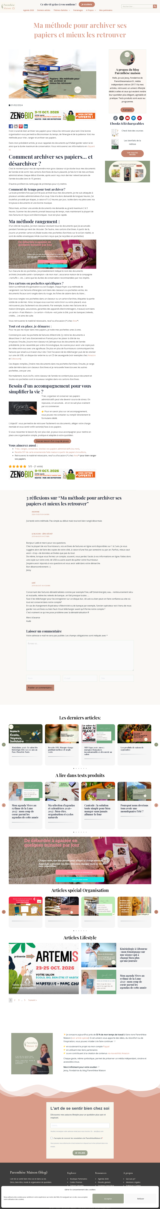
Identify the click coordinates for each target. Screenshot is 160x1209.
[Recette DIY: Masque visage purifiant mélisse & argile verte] (25, 733)
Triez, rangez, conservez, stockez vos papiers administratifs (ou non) (47, 448)
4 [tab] (81, 768)
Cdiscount (15, 358)
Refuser (140, 1198)
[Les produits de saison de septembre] (98, 733)
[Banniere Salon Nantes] (52, 115)
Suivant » (32, 1000)
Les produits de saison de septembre (95, 748)
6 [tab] (86, 768)
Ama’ (75, 320)
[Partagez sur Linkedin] (26, 126)
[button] (4, 744)
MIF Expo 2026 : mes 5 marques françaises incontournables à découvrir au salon (62, 750)
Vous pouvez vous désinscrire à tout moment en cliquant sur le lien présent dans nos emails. (79, 1145)
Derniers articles (43, 10)
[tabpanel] (26, 745)
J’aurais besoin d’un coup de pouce (52, 441)
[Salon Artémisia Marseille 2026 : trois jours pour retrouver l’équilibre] (134, 733)
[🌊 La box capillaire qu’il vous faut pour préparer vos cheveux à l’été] (134, 791)
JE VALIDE (80, 1153)
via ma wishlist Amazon (118, 1053)
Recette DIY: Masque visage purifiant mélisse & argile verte (24, 749)
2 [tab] (76, 768)
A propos (127, 109)
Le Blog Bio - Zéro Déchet (42, 534)
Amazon (92, 355)
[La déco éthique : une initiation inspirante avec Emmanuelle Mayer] (62, 906)
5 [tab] (83, 768)
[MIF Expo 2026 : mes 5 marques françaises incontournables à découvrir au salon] (62, 733)
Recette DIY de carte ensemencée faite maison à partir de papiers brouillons (50, 452)
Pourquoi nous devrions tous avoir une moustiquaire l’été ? (98, 808)
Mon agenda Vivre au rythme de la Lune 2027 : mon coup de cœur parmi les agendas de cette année (133, 981)
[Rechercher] (155, 6)
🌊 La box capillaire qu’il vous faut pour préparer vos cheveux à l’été (134, 810)
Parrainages (78, 10)
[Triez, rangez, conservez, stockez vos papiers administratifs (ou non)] (25, 906)
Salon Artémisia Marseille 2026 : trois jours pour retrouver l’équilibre (134, 749)
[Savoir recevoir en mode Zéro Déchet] (134, 906)
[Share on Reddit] (16, 126)
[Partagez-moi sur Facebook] (11, 126)
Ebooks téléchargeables (127, 123)
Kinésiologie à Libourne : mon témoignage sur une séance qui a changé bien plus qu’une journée (133, 954)
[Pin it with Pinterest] (21, 126)
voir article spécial (80, 1038)
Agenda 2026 (28, 10)
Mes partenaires (105, 10)
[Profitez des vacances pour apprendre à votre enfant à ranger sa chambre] (98, 906)
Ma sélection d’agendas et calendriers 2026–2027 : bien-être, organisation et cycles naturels (25, 811)
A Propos (90, 10)
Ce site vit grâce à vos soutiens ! (58, 4)
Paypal (106, 1046)
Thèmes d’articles (61, 10)
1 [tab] (73, 768)
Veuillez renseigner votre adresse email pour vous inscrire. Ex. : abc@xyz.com (76, 1131)
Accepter (108, 1198)
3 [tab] (79, 768)
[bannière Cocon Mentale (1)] (52, 254)
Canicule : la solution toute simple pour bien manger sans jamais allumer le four (61, 810)
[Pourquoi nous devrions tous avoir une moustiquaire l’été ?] (98, 791)
